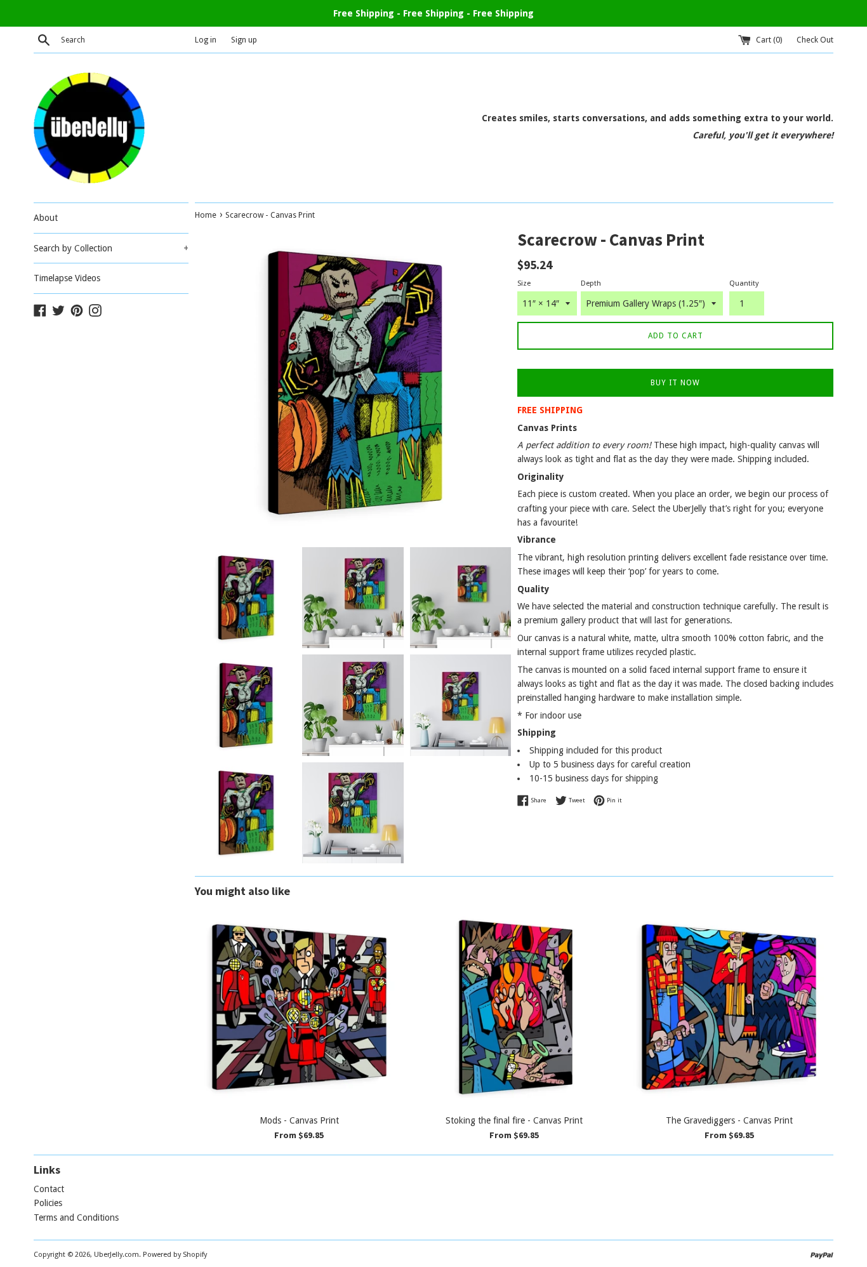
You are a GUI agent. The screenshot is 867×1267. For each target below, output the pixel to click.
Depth (591, 283)
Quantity (743, 283)
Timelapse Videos (67, 278)
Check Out (815, 39)
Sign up (244, 39)
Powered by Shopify (175, 1254)
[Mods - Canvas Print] (299, 1007)
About (46, 218)
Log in (205, 39)
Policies (48, 1203)
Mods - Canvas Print (299, 1120)
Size (524, 283)
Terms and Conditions (76, 1217)
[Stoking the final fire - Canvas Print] (514, 1007)
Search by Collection (111, 248)
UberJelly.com (116, 1254)
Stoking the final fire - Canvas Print (514, 1120)
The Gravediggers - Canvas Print (729, 1120)
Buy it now (675, 382)
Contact (49, 1189)
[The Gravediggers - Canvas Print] (729, 1007)
